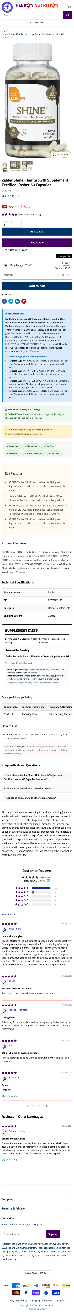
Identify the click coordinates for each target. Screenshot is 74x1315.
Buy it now (37, 242)
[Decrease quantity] (58, 275)
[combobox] (32, 15)
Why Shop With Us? (19, 1300)
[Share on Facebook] (4, 301)
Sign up (52, 1234)
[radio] (37, 266)
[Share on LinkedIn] (17, 301)
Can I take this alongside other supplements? (31, 798)
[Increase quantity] (68, 275)
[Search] (67, 15)
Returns (48, 1300)
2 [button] (33, 1106)
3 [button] (38, 1106)
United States (35, 1273)
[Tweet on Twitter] (10, 301)
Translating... (12, 1096)
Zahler (8, 190)
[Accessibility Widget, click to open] (7, 7)
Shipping (36, 1300)
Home (5, 31)
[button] (10, 214)
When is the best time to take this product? (30, 788)
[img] (9, 924)
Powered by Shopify (37, 1309)
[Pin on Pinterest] (24, 301)
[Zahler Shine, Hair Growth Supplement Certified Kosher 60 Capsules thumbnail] (5, 166)
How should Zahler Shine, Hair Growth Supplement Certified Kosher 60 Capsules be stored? (33, 777)
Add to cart (37, 286)
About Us (60, 1300)
